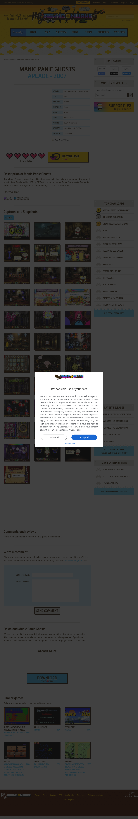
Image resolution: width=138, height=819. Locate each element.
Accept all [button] (84, 437)
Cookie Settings (60, 429)
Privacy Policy (74, 429)
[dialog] (69, 409)
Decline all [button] (54, 437)
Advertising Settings (58, 426)
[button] (69, 443)
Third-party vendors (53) (65, 411)
